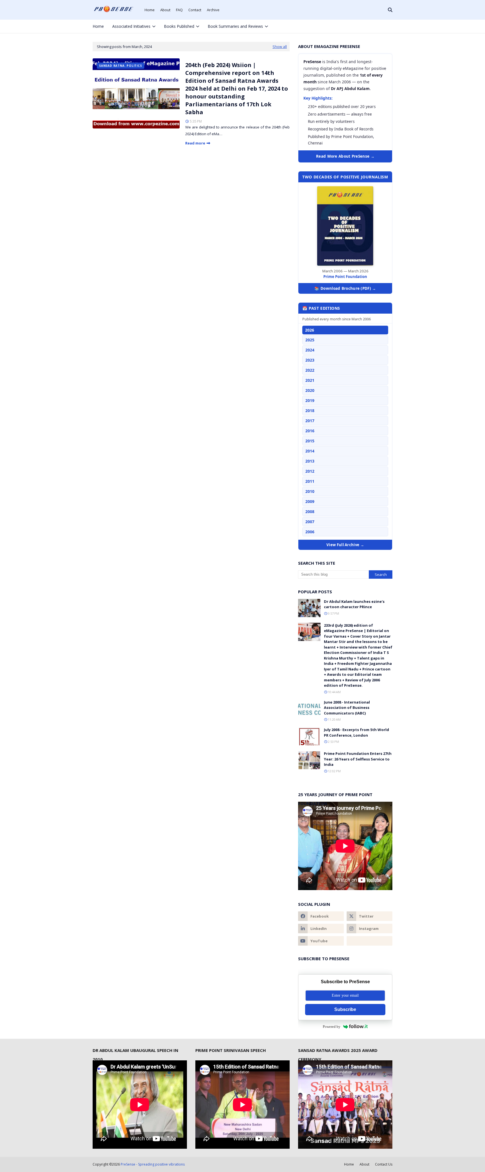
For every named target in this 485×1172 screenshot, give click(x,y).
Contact (194, 9)
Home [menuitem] (98, 26)
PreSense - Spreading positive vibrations (153, 1164)
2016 (309, 430)
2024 (309, 350)
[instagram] (379, 26)
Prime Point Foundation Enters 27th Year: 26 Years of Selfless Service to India (358, 759)
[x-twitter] (370, 26)
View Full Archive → (345, 544)
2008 (309, 511)
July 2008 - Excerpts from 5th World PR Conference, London (356, 732)
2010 (309, 491)
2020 (309, 390)
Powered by (331, 1026)
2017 (309, 420)
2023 (309, 360)
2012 (309, 471)
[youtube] (321, 941)
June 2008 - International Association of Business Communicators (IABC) (347, 708)
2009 (309, 501)
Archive (213, 9)
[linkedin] (321, 928)
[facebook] (360, 26)
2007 (309, 521)
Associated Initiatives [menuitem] (131, 26)
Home (150, 9)
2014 (309, 451)
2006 (309, 531)
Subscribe (345, 1009)
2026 (309, 330)
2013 (309, 461)
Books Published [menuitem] (179, 26)
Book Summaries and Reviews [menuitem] (235, 26)
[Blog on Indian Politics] (369, 941)
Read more (195, 143)
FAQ (179, 9)
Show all (280, 46)
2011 (309, 481)
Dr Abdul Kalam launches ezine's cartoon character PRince (354, 604)
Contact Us (383, 1164)
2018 (309, 410)
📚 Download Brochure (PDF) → (345, 288)
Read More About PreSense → (345, 156)
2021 (309, 380)
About (165, 9)
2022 (309, 370)
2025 (309, 340)
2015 (309, 440)
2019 (309, 400)
